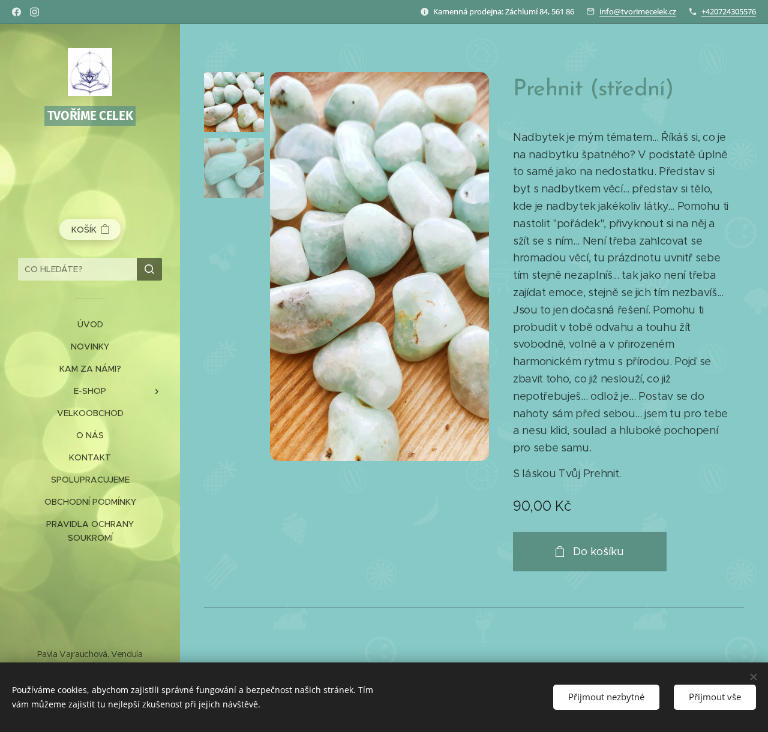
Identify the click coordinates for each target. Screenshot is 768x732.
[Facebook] (16, 12)
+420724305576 (728, 11)
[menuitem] (90, 325)
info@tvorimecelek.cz (637, 11)
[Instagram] (34, 12)
